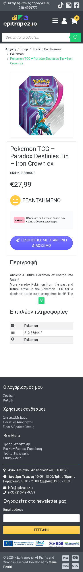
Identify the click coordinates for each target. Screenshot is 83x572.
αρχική (10, 49)
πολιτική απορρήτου (18, 422)
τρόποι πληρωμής (16, 453)
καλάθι (8, 400)
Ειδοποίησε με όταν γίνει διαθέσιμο (43, 243)
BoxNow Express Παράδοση (22, 449)
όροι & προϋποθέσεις (18, 427)
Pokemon (17, 54)
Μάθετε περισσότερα (45, 221)
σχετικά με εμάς (15, 417)
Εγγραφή (41, 530)
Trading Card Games (47, 49)
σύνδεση (9, 395)
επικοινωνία (12, 458)
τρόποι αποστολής (17, 444)
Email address (13, 509)
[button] (41, 300)
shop (24, 49)
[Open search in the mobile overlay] (41, 37)
